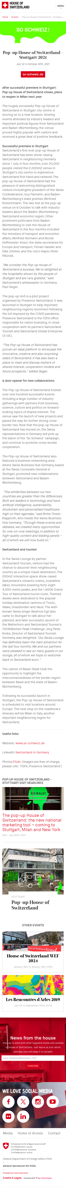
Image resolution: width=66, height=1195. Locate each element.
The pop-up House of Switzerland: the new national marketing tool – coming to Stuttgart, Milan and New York (31, 822)
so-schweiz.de (33, 74)
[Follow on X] (23, 1102)
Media (8, 1133)
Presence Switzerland (15, 1173)
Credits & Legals (12, 1177)
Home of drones (30, 1133)
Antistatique (46, 1178)
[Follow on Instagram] (38, 1102)
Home (5, 17)
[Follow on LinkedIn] (23, 1116)
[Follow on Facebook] (8, 1102)
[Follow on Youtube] (53, 1102)
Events (15, 17)
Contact (54, 1133)
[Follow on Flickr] (8, 1116)
